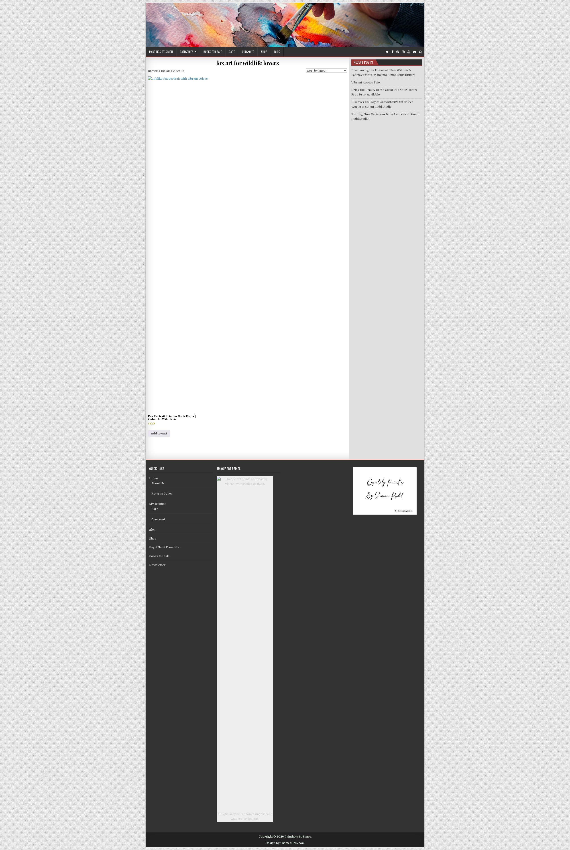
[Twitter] (387, 52)
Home (153, 478)
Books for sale (213, 51)
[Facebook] (392, 52)
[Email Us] (414, 52)
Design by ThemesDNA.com (285, 843)
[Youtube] (408, 52)
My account (157, 503)
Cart (232, 51)
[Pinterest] (397, 52)
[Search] (420, 52)
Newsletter (157, 565)
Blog (277, 51)
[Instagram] (403, 52)
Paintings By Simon (161, 51)
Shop (264, 51)
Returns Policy (162, 493)
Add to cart (159, 433)
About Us (158, 483)
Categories (186, 51)
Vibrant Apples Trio (365, 82)
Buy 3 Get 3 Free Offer (165, 547)
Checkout (248, 51)
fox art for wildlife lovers (247, 63)
